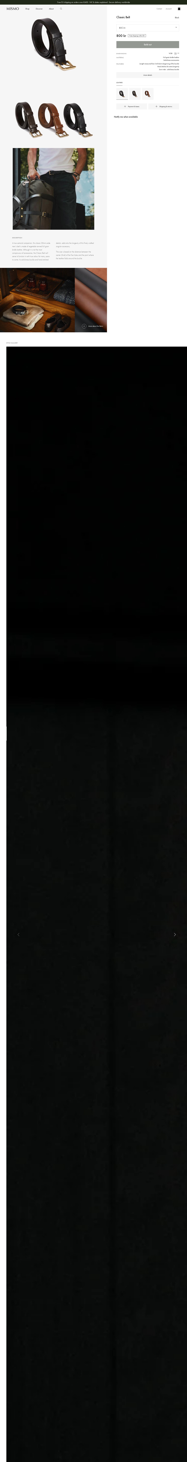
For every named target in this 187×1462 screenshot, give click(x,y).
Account (168, 9)
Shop (27, 8)
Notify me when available (126, 116)
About (51, 8)
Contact (159, 9)
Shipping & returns (165, 106)
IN (178, 53)
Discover (39, 8)
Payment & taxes (133, 106)
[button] (18, 934)
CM (175, 53)
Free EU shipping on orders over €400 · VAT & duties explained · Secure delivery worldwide (93, 2)
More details (147, 75)
